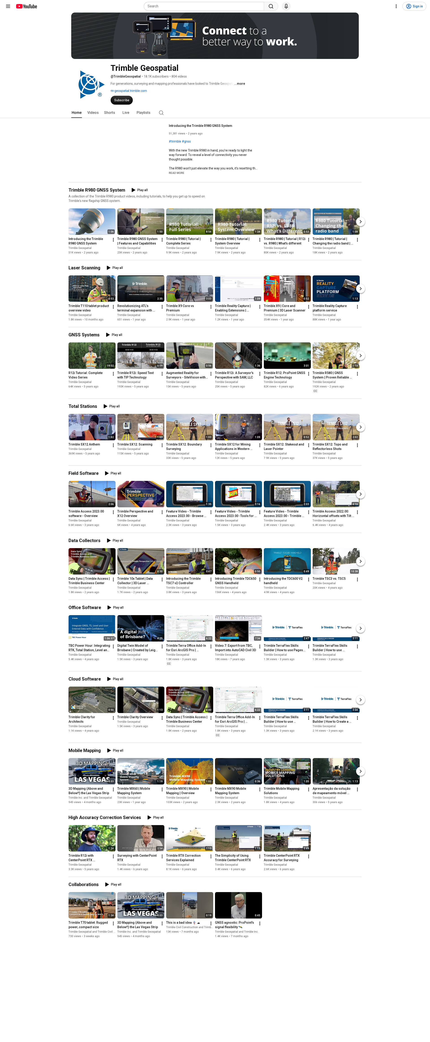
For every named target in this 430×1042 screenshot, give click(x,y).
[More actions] (113, 239)
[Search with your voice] (286, 6)
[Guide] (8, 6)
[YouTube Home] (26, 6)
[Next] (360, 221)
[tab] (76, 112)
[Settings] (396, 6)
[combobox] (205, 6)
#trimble (175, 141)
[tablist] (215, 112)
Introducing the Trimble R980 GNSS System (200, 126)
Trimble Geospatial (80, 248)
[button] (176, 173)
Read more (176, 173)
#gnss (186, 141)
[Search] (271, 6)
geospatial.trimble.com (130, 91)
